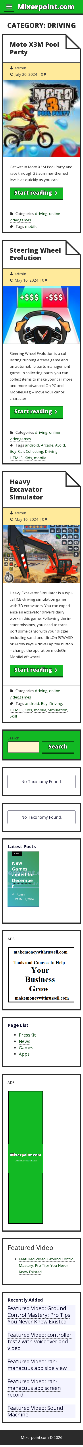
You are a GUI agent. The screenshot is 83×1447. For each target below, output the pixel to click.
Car (21, 451)
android (32, 445)
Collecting (34, 451)
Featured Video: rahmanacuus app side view (37, 1365)
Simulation (57, 709)
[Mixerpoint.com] (25, 1158)
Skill (13, 716)
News (17, 853)
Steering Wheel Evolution (35, 254)
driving (41, 213)
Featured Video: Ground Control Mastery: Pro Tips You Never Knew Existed (47, 1265)
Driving (51, 451)
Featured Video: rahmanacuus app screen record (34, 1387)
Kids (28, 457)
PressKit (27, 1035)
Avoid (60, 445)
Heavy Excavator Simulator (26, 489)
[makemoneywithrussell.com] (41, 975)
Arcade (47, 445)
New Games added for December (23, 874)
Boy (13, 451)
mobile (31, 226)
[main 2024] (9, 7)
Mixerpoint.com (46, 6)
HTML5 (16, 457)
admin (21, 894)
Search (13, 738)
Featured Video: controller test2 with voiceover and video (39, 1341)
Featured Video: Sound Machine (35, 1411)
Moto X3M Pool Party (34, 48)
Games (26, 1048)
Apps (24, 1054)
